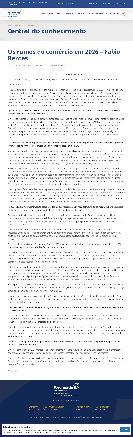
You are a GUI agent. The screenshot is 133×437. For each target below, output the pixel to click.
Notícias (58, 14)
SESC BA (64, 3)
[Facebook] (53, 400)
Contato (116, 14)
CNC (58, 3)
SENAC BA (73, 3)
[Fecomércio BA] (16, 14)
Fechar (125, 429)
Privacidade (106, 4)
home (10, 26)
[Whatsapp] (63, 400)
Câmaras (108, 14)
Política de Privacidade (72, 432)
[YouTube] (73, 400)
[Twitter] (68, 400)
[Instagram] (58, 400)
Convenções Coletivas (96, 14)
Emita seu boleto (119, 4)
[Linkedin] (78, 400)
